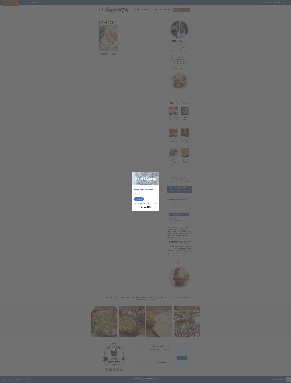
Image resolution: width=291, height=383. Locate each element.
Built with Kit (145, 207)
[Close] (157, 174)
